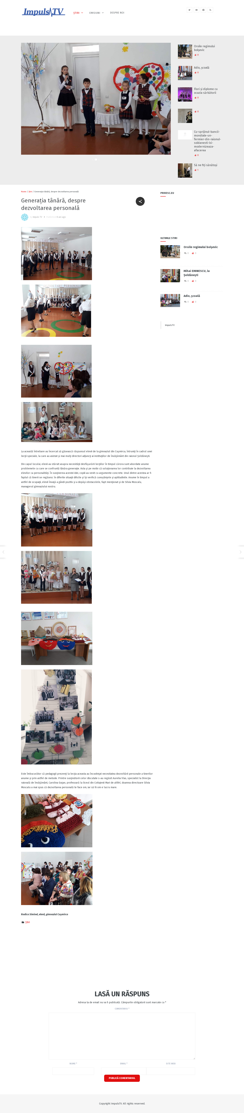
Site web (171, 1063)
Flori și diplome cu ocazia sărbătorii (206, 90)
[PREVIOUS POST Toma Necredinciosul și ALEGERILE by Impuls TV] (3, 552)
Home (23, 191)
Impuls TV (37, 217)
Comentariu (122, 1009)
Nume (73, 1063)
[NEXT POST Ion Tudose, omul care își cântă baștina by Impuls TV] (240, 552)
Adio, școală (201, 67)
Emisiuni (94, 12)
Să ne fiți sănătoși (205, 165)
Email (123, 1063)
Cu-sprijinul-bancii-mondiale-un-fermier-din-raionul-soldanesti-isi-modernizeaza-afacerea (207, 141)
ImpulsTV (170, 325)
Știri (76, 12)
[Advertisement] (67, 956)
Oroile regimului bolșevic (204, 48)
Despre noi (117, 12)
